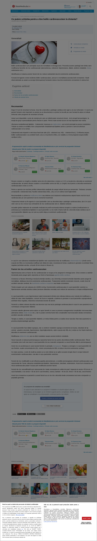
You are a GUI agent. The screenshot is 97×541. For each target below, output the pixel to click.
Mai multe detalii (20, 514)
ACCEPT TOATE (87, 518)
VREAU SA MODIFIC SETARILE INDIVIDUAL (86, 523)
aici (22, 529)
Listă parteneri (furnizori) (50, 521)
